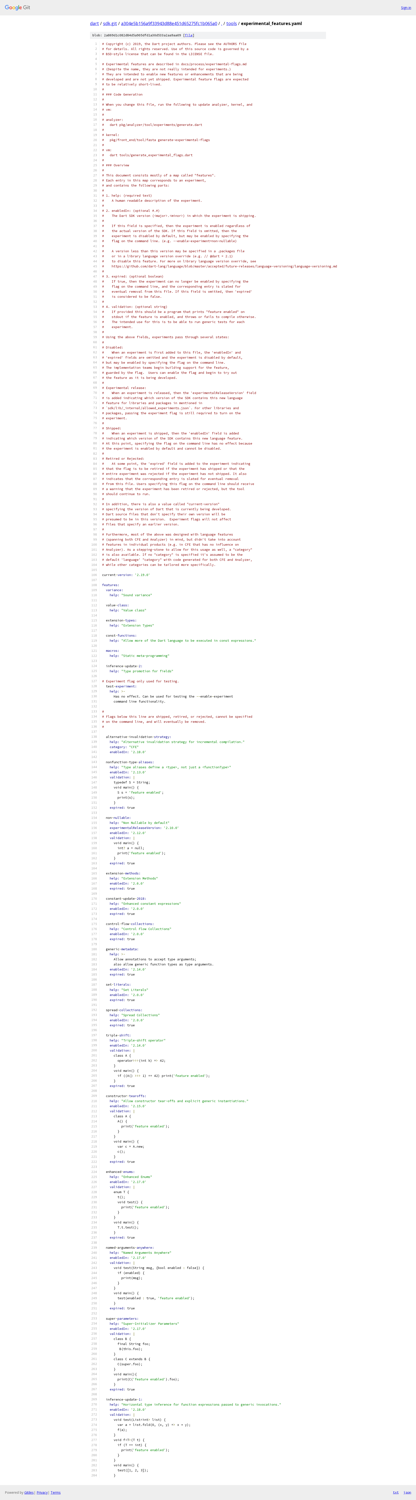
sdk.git (110, 23)
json (407, 1492)
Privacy (42, 1492)
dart (94, 23)
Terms (56, 1492)
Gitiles (29, 1492)
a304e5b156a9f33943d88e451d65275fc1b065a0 (169, 23)
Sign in (406, 7)
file (189, 35)
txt (396, 1492)
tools (231, 23)
